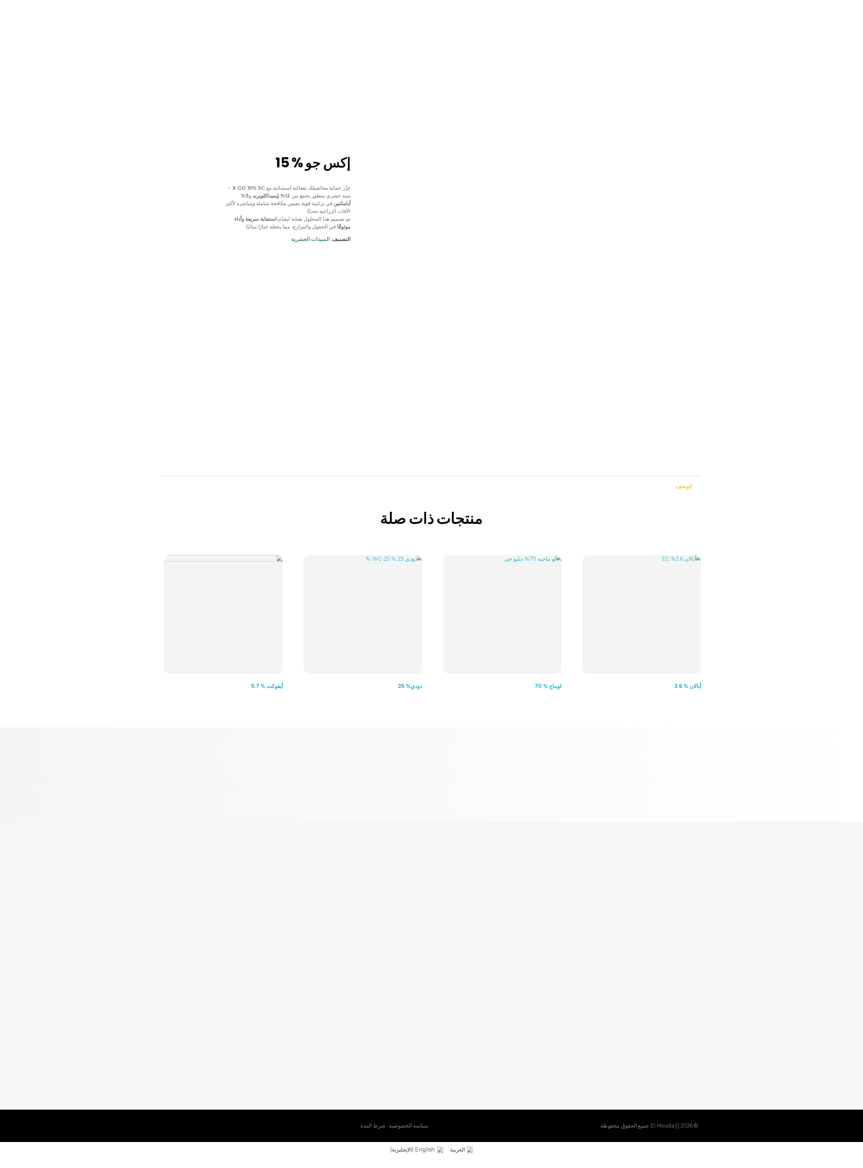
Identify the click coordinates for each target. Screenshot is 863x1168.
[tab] (684, 484)
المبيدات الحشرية (310, 239)
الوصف (684, 486)
